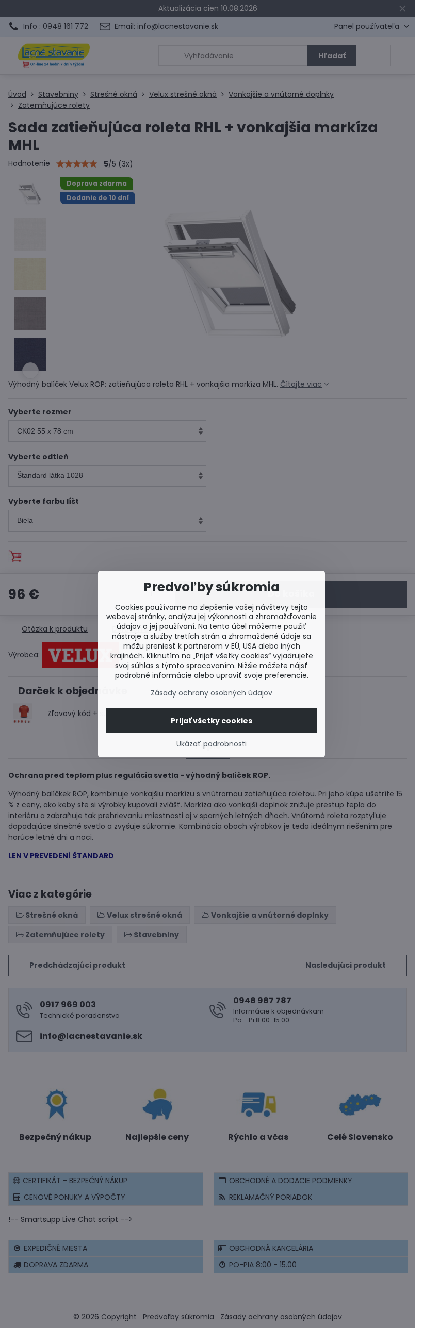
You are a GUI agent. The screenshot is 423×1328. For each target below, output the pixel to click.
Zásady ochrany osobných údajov (211, 693)
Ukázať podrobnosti (211, 744)
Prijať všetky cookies (211, 721)
